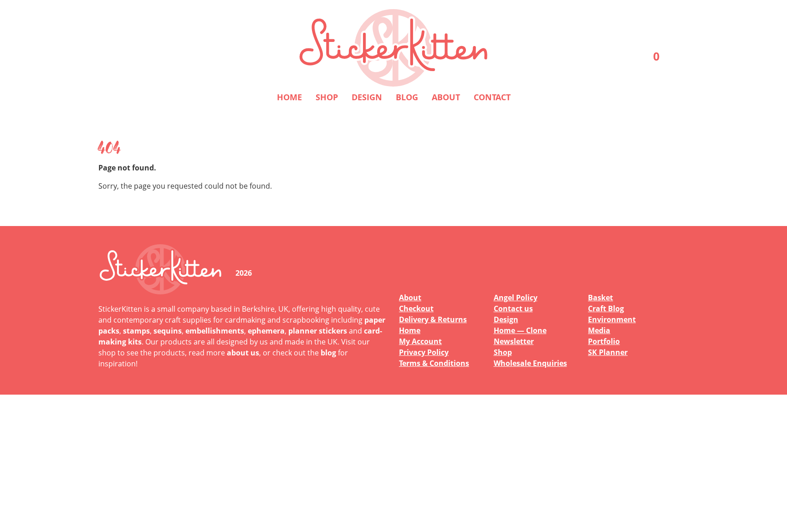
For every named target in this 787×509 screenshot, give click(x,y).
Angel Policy (515, 298)
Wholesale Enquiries (530, 363)
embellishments (214, 331)
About (446, 97)
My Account (420, 341)
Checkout (416, 308)
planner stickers (317, 331)
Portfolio (604, 341)
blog (328, 353)
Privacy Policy (424, 352)
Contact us (513, 308)
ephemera (266, 331)
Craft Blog (606, 308)
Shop (327, 97)
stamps (136, 331)
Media (599, 330)
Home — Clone (520, 330)
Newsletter (514, 341)
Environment (612, 319)
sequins (167, 331)
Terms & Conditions (434, 363)
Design (367, 97)
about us (243, 353)
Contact (492, 97)
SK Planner (608, 352)
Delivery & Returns (433, 319)
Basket (600, 298)
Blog (407, 97)
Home (289, 97)
